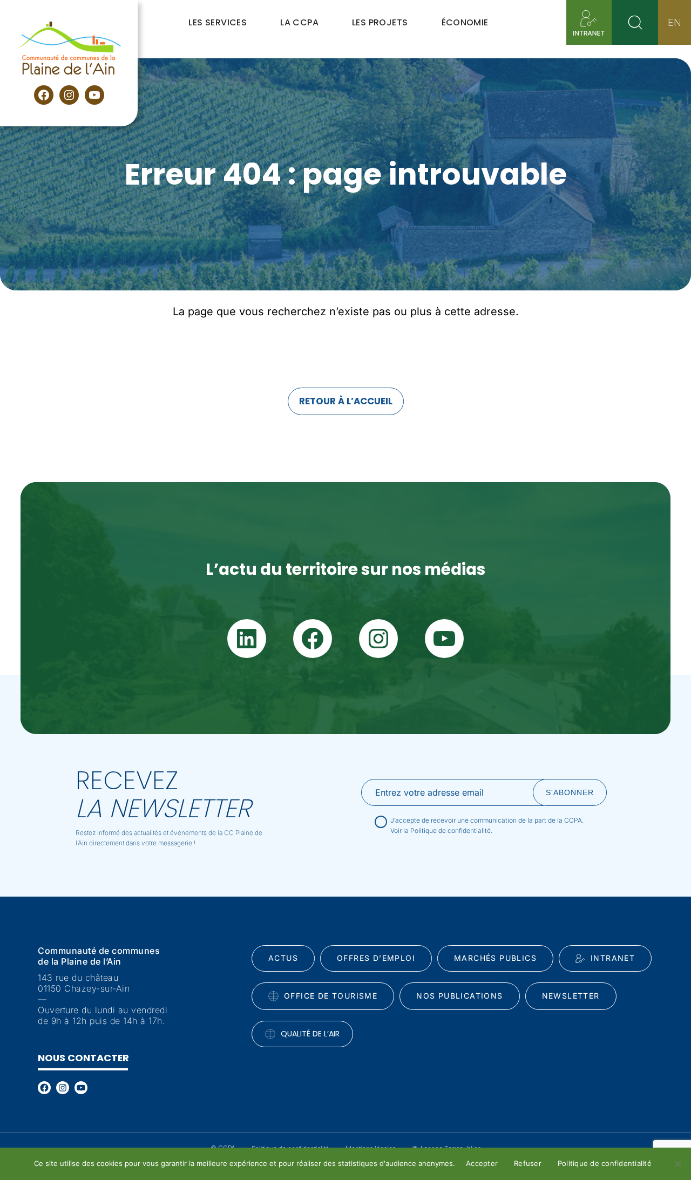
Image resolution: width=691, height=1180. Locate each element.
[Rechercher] (635, 22)
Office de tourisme (330, 995)
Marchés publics (495, 957)
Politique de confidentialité (605, 1163)
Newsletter (571, 995)
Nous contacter (83, 1057)
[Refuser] (677, 1163)
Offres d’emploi (376, 957)
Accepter (482, 1163)
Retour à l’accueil (345, 401)
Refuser (527, 1163)
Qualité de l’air (310, 1033)
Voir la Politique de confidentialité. (441, 830)
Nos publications (459, 995)
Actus (283, 957)
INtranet (613, 957)
